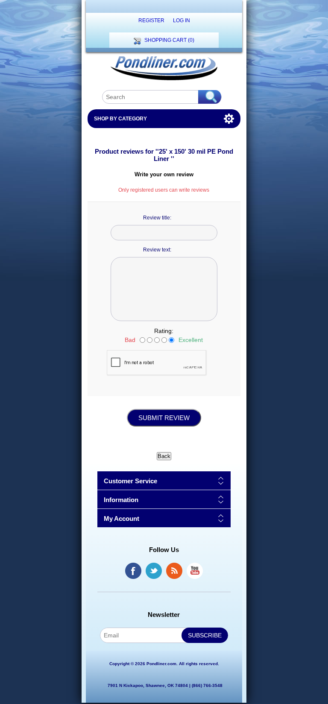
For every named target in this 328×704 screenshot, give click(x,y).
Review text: (157, 250)
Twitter (154, 571)
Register (151, 20)
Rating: (163, 330)
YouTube (195, 571)
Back (164, 456)
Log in (181, 20)
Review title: (157, 218)
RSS (174, 571)
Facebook (133, 571)
